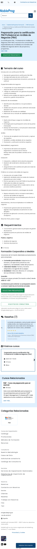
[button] (34, 360)
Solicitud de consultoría (10, 458)
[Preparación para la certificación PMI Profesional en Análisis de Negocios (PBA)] (9, 11)
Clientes (4, 494)
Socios (3, 491)
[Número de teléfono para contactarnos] (8, 2)
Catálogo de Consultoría (11, 462)
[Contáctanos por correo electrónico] (14, 2)
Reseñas (4, 497)
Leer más (4, 51)
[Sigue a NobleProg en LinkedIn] (2, 544)
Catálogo (4, 434)
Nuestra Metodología (9, 452)
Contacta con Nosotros (28, 2)
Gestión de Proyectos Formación (15, 25)
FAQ (2, 503)
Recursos (4, 443)
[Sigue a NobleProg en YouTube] (5, 544)
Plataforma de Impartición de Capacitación (13, 474)
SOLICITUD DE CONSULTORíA (18, 304)
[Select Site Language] (2, 2)
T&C (2, 506)
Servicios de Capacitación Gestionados (16, 471)
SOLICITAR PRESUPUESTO (11, 55)
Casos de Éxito (7, 455)
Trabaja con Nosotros (9, 500)
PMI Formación (30, 25)
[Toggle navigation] (35, 11)
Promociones (6, 437)
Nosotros (4, 484)
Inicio (3, 25)
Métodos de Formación (10, 440)
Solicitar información (26, 545)
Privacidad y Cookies (18, 532)
